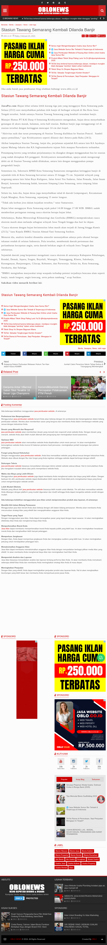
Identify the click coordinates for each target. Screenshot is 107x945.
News (94, 348)
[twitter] (47, 2)
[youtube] (59, 2)
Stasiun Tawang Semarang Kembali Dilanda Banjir (44, 96)
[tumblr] (65, 2)
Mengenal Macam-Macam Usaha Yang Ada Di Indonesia (88, 390)
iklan (71, 868)
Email (102, 36)
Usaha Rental (61, 868)
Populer (64, 779)
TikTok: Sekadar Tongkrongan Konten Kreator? (70, 73)
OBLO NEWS (15, 939)
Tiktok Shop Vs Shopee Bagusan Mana (39, 18)
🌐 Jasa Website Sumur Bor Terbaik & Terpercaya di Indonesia (77, 49)
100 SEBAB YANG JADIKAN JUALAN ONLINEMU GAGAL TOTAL (80, 925)
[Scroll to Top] (102, 939)
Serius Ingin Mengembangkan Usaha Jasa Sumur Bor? (74, 46)
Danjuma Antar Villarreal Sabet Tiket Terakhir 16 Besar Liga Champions (17, 390)
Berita (80, 348)
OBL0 (94, 939)
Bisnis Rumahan (90, 855)
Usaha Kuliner (74, 863)
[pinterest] (53, 2)
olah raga (102, 348)
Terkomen (96, 779)
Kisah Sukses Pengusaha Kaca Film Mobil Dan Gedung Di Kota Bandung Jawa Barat (31, 915)
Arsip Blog (80, 779)
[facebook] (42, 2)
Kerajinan (81, 859)
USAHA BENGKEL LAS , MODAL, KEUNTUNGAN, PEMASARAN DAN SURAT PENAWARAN (84, 832)
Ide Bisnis (60, 859)
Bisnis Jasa (74, 851)
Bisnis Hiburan (61, 851)
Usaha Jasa (60, 863)
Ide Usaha (70, 859)
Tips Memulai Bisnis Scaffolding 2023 (81, 796)
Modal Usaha (93, 859)
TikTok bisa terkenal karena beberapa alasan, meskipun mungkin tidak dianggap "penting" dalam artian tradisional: (78, 65)
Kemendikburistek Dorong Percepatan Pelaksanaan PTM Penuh (53, 390)
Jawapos (87, 348)
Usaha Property (88, 863)
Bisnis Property (62, 855)
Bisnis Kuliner (87, 851)
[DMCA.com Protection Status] (27, 898)
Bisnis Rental (76, 855)
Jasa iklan (5, 529)
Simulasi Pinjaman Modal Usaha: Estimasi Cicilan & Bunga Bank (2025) (83, 786)
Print (94, 36)
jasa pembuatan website (44, 411)
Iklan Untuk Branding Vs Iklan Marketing (81, 915)
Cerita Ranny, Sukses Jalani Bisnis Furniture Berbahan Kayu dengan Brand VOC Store (30, 925)
